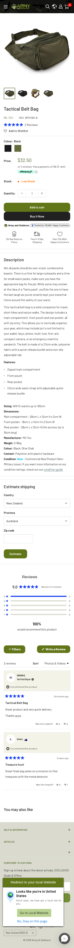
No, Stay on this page (32, 921)
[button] (21, 124)
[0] (67, 6)
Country (9, 495)
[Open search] (48, 7)
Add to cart (37, 207)
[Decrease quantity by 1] (22, 193)
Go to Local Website (34, 913)
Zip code (9, 530)
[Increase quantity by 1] (42, 193)
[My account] (61, 7)
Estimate (15, 554)
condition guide (53, 469)
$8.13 (56, 166)
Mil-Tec (8, 117)
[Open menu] (6, 6)
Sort (36, 663)
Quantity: (9, 193)
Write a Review (57, 650)
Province (9, 512)
